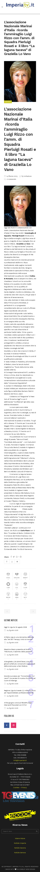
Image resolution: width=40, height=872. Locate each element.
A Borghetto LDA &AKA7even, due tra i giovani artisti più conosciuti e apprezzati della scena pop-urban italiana (19, 664)
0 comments (11, 179)
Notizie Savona (20, 848)
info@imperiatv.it (20, 760)
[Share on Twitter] (14, 557)
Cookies (16, 787)
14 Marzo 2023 (11, 176)
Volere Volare (20, 838)
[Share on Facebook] (11, 557)
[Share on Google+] (17, 557)
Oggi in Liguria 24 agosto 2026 (15, 627)
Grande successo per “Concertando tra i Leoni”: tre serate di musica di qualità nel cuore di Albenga (19, 678)
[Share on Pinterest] (21, 557)
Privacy (24, 787)
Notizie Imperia (20, 843)
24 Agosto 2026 (12, 630)
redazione (28, 176)
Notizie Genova (20, 853)
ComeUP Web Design (27, 869)
